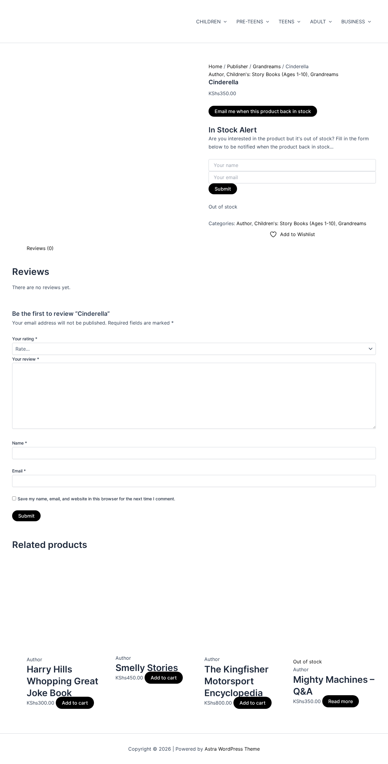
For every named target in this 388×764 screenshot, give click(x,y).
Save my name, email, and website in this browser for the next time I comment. (96, 498)
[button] (224, 21)
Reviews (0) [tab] (40, 248)
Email (19, 470)
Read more (340, 701)
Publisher (237, 66)
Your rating (24, 338)
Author (216, 74)
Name (19, 442)
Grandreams (267, 66)
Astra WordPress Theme (232, 749)
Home (215, 66)
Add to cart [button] (75, 703)
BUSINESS (353, 21)
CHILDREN (208, 21)
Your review (25, 359)
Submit (223, 189)
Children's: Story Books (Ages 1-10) (267, 74)
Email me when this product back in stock (263, 111)
